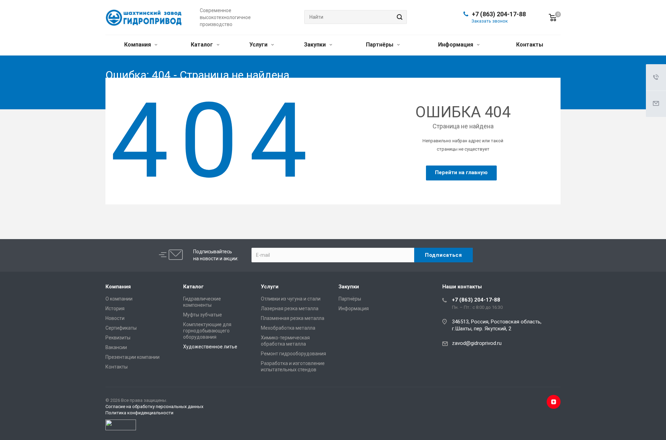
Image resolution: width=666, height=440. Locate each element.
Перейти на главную (461, 172)
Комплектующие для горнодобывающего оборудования (207, 331)
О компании (119, 299)
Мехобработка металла (288, 328)
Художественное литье (210, 346)
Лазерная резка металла (289, 308)
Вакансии (116, 347)
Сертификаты (121, 328)
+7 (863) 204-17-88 (499, 14)
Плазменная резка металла (292, 318)
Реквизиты (117, 337)
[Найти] (398, 17)
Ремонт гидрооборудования (293, 353)
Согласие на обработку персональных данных (154, 406)
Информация (456, 44)
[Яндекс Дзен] (554, 402)
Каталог (202, 44)
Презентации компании (132, 357)
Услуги (259, 44)
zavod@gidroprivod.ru (477, 343)
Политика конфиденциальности (139, 412)
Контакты (529, 44)
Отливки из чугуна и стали (291, 299)
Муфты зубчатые (202, 315)
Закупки (315, 44)
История (115, 308)
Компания (138, 44)
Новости (115, 318)
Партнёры (380, 44)
